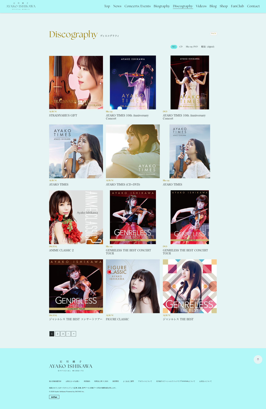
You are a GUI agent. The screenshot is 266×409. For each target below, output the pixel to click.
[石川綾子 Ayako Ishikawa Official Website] (20, 8)
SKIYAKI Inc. (79, 391)
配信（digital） (208, 47)
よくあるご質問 (128, 381)
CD (180, 47)
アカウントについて (145, 381)
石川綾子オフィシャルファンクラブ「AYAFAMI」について (175, 381)
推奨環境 (116, 381)
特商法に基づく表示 (101, 381)
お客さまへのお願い (73, 381)
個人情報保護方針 (55, 381)
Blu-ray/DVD (192, 47)
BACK (213, 34)
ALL (174, 47)
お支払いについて (205, 381)
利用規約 (87, 381)
